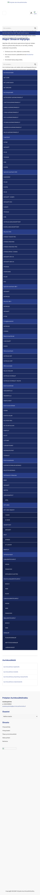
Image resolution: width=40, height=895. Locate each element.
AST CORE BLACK (8, 82)
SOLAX (5, 182)
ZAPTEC (6, 490)
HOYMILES (7, 296)
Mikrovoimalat (8, 366)
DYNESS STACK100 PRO (10, 247)
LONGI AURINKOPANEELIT (11, 112)
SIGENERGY (7, 177)
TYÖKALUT (6, 455)
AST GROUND (7, 87)
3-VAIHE (7, 520)
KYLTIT (5, 435)
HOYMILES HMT (8, 361)
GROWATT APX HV (9, 257)
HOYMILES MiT (8, 356)
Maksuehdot (6, 738)
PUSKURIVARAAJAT (10, 637)
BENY (5, 480)
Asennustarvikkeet (9, 405)
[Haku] (35, 28)
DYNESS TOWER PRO (10, 237)
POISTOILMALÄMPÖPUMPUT (12, 579)
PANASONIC (8, 569)
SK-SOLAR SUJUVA (9, 425)
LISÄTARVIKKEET (10, 647)
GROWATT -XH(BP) (9, 197)
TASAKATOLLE (7, 396)
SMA (5, 162)
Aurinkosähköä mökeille (11, 672)
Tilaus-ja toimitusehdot (9, 734)
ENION (5, 346)
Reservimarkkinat (9, 336)
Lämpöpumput (8, 554)
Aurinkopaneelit (8, 92)
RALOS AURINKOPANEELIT (11, 132)
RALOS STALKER (8, 371)
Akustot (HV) (7, 232)
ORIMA (6, 410)
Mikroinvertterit (8, 351)
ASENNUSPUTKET (9, 450)
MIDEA (7, 564)
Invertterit (7, 137)
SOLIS (5, 152)
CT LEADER (8, 545)
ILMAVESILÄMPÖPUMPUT (11, 598)
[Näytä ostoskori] (35, 13)
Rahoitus (5, 741)
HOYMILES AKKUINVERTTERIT (12, 222)
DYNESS (6, 331)
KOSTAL (6, 167)
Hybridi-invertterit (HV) (10, 172)
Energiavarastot (8, 321)
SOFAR (5, 142)
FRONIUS (6, 157)
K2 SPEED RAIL (8, 420)
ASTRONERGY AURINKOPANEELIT (13, 97)
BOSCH (7, 584)
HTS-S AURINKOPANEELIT (11, 117)
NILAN (7, 593)
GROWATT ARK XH (9, 262)
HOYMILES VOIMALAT (10, 376)
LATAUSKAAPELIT (8, 495)
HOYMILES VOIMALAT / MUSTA (12, 381)
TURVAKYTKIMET (8, 445)
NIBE (6, 589)
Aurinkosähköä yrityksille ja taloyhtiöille (16, 677)
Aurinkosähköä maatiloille (11, 667)
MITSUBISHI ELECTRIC (11, 574)
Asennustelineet (8, 386)
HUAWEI (6, 207)
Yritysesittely (6, 727)
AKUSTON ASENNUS (9, 470)
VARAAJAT (6, 633)
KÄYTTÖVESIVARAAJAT (11, 642)
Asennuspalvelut (9, 460)
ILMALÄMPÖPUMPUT (10, 559)
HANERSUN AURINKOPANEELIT (12, 127)
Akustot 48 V (7, 301)
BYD (5, 281)
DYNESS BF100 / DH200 (10, 252)
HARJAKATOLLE (8, 391)
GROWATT (6, 147)
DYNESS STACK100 (9, 242)
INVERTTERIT (7, 525)
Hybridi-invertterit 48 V (10, 286)
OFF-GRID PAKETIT (9, 510)
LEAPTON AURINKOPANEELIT (12, 102)
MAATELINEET (8, 400)
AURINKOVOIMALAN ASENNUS (12, 465)
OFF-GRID (6, 505)
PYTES (5, 316)
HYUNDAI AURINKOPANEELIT (12, 122)
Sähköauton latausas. (10, 475)
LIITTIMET (6, 440)
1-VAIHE (7, 515)
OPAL (6, 500)
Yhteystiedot (6, 730)
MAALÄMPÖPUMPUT (10, 618)
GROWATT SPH (8, 202)
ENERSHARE (7, 271)
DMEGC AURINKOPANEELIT (11, 107)
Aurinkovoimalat (8, 72)
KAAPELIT (6, 430)
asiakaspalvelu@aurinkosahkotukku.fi (14, 706)
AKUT (5, 535)
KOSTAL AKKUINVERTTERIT (11, 227)
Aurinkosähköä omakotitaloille (13, 682)
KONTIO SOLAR (8, 415)
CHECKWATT (7, 341)
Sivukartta (30, 54)
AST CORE (6, 77)
